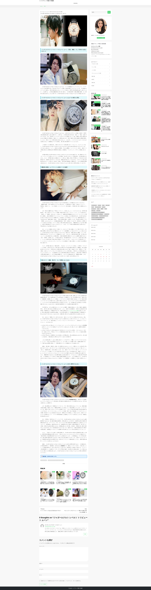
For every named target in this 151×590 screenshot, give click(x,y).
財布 (93, 82)
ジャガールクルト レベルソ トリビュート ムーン (56, 460)
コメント (41, 546)
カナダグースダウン (95, 215)
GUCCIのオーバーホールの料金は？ (97, 214)
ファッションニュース (96, 73)
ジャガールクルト (43, 460)
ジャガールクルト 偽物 (73, 310)
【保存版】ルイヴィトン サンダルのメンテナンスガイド (101, 190)
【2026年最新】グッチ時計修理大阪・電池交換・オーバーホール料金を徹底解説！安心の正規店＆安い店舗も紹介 (47, 483)
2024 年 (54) (93, 233)
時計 (62, 11)
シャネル (99, 205)
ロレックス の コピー (95, 49)
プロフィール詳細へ (100, 37)
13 (100, 256)
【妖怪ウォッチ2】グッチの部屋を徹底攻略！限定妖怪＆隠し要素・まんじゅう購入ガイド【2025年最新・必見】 (79, 500)
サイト (40, 575)
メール (41, 569)
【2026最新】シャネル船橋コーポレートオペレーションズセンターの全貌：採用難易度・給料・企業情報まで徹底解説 (106, 105)
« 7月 (92, 266)
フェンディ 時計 (103, 153)
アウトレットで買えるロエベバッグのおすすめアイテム (106, 168)
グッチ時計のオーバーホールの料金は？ (98, 212)
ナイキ (103, 205)
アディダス (98, 210)
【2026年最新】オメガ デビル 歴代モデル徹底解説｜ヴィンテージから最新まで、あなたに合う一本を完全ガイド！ (47, 500)
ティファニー (94, 208)
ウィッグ (98, 144)
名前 (40, 563)
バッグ (93, 70)
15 (106, 256)
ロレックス (107, 205)
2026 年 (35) (93, 227)
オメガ (98, 208)
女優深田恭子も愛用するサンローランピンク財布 (99, 186)
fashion (102, 208)
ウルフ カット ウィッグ (105, 146)
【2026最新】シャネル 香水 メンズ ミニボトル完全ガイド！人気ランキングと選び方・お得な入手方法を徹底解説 (106, 128)
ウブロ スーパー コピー (95, 51)
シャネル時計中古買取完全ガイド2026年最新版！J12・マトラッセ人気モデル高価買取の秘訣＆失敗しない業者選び (79, 483)
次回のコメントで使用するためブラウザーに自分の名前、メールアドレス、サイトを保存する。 (61, 580)
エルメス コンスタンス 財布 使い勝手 (105, 140)
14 (103, 256)
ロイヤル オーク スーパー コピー (97, 47)
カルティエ (93, 210)
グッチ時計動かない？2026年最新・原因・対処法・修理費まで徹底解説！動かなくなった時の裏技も (63, 483)
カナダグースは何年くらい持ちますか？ (98, 217)
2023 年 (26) (93, 236)
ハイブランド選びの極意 (46, 0)
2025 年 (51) (93, 230)
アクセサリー (94, 63)
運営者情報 (75, 3)
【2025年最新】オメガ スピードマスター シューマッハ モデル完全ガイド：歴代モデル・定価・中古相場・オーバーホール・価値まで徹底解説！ (63, 500)
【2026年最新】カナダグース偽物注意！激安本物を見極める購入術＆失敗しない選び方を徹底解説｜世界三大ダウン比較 (106, 120)
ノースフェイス (94, 205)
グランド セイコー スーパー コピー (97, 52)
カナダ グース (107, 214)
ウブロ (106, 208)
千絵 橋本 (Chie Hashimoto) (45, 11)
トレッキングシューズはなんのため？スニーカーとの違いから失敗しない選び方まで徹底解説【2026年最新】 (106, 98)
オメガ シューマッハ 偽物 (95, 46)
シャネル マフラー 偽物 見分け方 (105, 161)
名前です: (92, 35)
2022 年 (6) (93, 239)
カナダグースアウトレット (103, 215)
